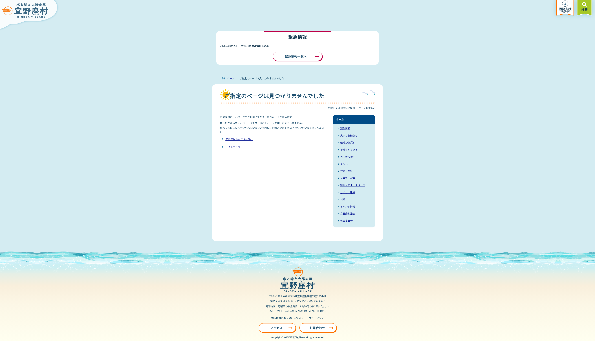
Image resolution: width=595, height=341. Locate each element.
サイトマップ (232, 147)
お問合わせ (317, 327)
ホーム (230, 78)
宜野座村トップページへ (239, 139)
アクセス (276, 327)
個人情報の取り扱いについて (287, 318)
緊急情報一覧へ (296, 56)
